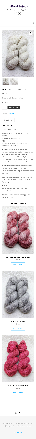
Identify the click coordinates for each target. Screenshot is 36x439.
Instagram (9, 426)
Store (24, 426)
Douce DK (11, 113)
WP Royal (30, 423)
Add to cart (14, 107)
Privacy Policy (17, 426)
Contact (28, 426)
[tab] (8, 120)
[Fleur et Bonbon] (18, 6)
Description (8, 120)
